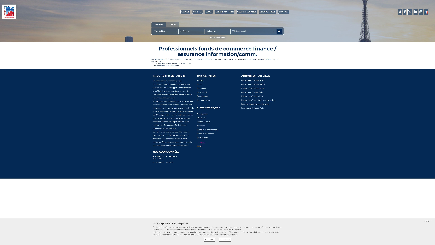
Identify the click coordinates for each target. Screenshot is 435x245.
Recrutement (202, 96)
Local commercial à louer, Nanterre (255, 104)
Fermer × (428, 221)
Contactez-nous (203, 122)
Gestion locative (246, 12)
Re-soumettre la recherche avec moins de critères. (172, 63)
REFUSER (209, 240)
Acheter (197, 12)
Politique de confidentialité (207, 130)
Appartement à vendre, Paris (252, 80)
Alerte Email (202, 92)
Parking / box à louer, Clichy (252, 96)
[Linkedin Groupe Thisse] (415, 12)
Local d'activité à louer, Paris (252, 108)
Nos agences (202, 114)
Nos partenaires (203, 100)
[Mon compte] (400, 12)
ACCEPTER (225, 240)
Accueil (185, 12)
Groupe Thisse (267, 12)
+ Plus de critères (217, 37)
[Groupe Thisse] (39, 12)
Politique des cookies (205, 134)
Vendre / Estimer (225, 12)
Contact (284, 12)
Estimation (201, 88)
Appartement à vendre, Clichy (253, 84)
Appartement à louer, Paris (251, 92)
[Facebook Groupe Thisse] (404, 12)
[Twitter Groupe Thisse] (409, 12)
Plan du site (201, 118)
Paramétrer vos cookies (229, 235)
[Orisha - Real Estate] (201, 143)
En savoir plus (213, 235)
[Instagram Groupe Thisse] (421, 12)
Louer (209, 12)
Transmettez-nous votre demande (166, 65)
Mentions (201, 126)
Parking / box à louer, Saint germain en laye (258, 100)
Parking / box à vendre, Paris (252, 88)
